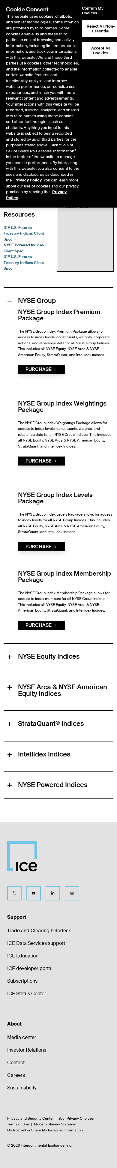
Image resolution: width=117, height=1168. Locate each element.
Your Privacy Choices (76, 1118)
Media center (21, 1037)
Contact (16, 1062)
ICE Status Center (26, 993)
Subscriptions (22, 981)
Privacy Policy (28, 180)
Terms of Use (18, 1124)
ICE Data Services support (36, 943)
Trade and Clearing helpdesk (39, 930)
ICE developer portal (29, 968)
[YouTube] (33, 893)
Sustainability (21, 1088)
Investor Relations (26, 1050)
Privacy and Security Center (30, 1118)
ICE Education (22, 956)
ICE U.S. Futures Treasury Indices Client (24, 233)
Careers (16, 1075)
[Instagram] (72, 893)
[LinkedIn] (53, 893)
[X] (14, 893)
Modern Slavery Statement (56, 1124)
